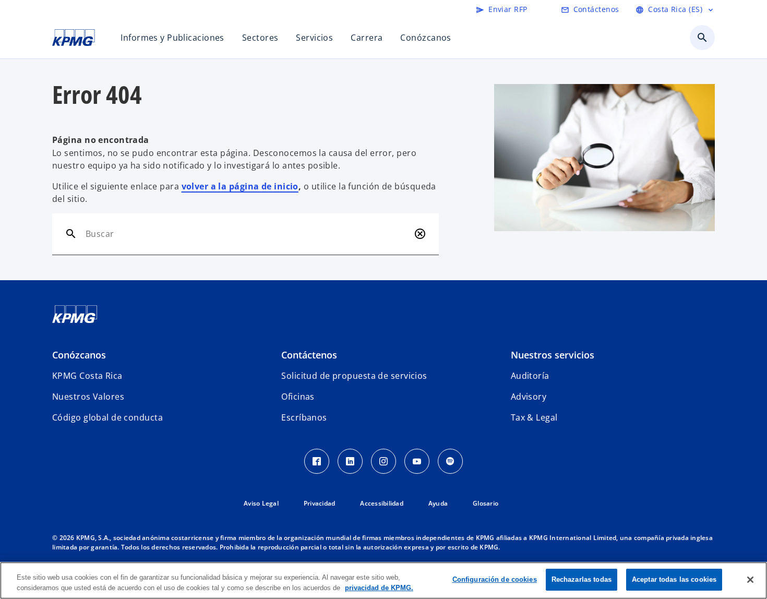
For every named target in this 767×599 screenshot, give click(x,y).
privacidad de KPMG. (379, 588)
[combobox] (248, 233)
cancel (420, 233)
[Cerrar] (750, 579)
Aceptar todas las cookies (674, 579)
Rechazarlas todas (582, 579)
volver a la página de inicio (240, 186)
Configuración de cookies (494, 579)
